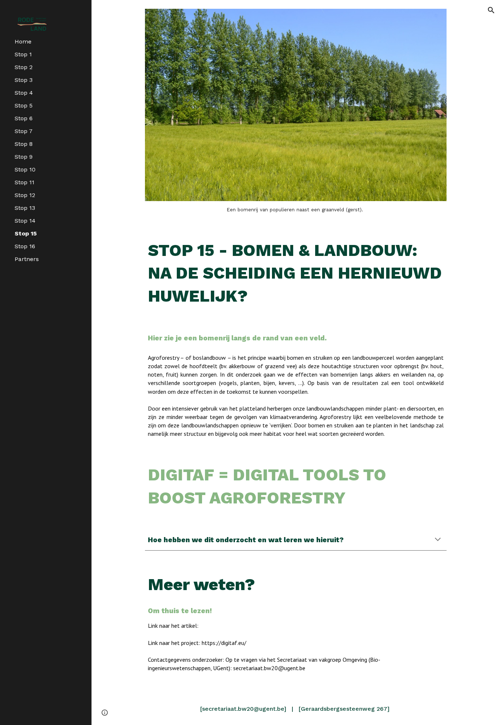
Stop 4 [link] (24, 92)
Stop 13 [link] (25, 207)
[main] (296, 210)
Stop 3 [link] (24, 79)
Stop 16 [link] (25, 246)
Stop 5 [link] (24, 105)
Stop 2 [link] (24, 67)
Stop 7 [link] (24, 131)
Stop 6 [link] (24, 118)
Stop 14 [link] (25, 220)
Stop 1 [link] (23, 54)
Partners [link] (27, 259)
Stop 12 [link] (25, 195)
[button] (491, 10)
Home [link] (23, 41)
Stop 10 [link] (25, 169)
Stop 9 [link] (24, 156)
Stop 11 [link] (24, 182)
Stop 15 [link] (26, 233)
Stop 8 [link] (24, 143)
